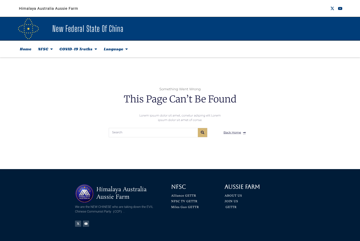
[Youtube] (340, 8)
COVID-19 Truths (76, 48)
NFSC (43, 48)
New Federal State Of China (87, 29)
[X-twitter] (332, 8)
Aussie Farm (242, 187)
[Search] (202, 132)
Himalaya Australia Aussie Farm (48, 8)
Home (26, 48)
